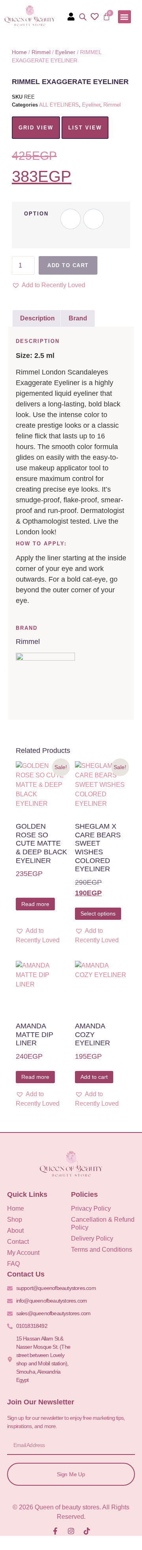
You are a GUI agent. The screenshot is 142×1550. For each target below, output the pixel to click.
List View (85, 128)
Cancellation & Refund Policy (103, 1223)
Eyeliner (65, 52)
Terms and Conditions (101, 1249)
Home (19, 52)
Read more (35, 904)
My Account (23, 1252)
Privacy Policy (91, 1208)
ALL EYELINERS (59, 105)
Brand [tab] (78, 318)
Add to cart (68, 265)
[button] (124, 16)
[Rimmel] (45, 658)
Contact (18, 1241)
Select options (98, 913)
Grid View (36, 128)
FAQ (13, 1263)
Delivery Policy (92, 1238)
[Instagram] (71, 1531)
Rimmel (41, 52)
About (15, 1230)
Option (36, 213)
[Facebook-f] (55, 1531)
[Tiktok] (86, 1531)
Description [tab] (37, 318)
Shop (14, 1219)
